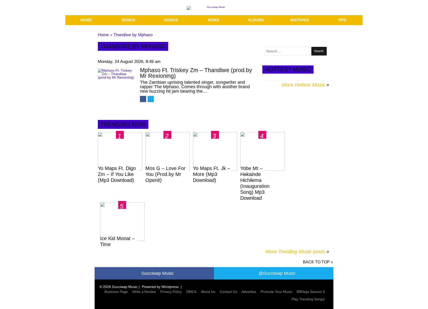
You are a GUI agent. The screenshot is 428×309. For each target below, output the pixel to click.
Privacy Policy (171, 292)
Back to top (316, 262)
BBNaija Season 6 (311, 292)
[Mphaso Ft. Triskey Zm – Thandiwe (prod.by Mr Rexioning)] (116, 83)
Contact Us (228, 292)
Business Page (116, 292)
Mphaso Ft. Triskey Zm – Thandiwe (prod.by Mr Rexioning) (196, 73)
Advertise (248, 292)
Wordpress (170, 287)
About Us (208, 292)
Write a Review (144, 292)
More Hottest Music (303, 84)
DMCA (191, 292)
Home (103, 34)
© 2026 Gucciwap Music (118, 287)
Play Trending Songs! (308, 299)
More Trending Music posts (297, 251)
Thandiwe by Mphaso (133, 34)
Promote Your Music (276, 292)
